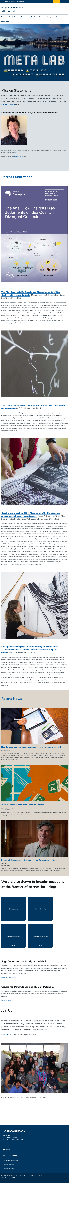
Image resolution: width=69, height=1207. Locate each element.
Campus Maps (7, 1168)
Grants (41, 17)
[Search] (63, 1)
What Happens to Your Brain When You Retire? (22, 804)
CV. (27, 157)
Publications (13, 17)
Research (24, 17)
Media (33, 17)
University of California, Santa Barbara (13, 1)
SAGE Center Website (8, 977)
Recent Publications (16, 177)
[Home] (12, 12)
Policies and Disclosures (10, 1160)
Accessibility (13, 1177)
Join (56, 1)
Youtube (8, 1150)
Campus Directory (8, 1164)
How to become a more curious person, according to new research (31, 747)
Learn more (6, 1034)
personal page (18, 157)
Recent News (11, 698)
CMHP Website (6, 1000)
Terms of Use (4, 1177)
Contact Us (5, 22)
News (3, 17)
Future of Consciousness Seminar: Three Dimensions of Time (29, 860)
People (50, 17)
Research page (8, 104)
